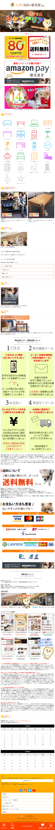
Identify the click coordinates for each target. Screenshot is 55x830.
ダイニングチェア (21, 139)
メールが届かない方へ (7, 803)
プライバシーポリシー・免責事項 (9, 800)
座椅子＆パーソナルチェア (34, 172)
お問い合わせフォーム (27, 780)
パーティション (7, 172)
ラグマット (47, 161)
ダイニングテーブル (7, 139)
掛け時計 (47, 150)
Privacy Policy (31, 821)
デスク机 (20, 150)
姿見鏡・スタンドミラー (48, 172)
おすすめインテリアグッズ (20, 183)
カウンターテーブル (48, 139)
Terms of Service (37, 821)
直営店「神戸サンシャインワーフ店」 (10, 809)
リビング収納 (48, 128)
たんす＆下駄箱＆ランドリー (34, 161)
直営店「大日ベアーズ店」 (8, 806)
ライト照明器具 (7, 161)
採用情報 (4, 812)
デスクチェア (34, 150)
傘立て (7, 183)
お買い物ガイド (5, 797)
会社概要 (4, 794)
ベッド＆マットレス (21, 161)
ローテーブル (21, 128)
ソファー (7, 128)
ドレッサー (21, 172)
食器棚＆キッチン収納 (34, 139)
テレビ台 (34, 128)
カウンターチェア (7, 150)
